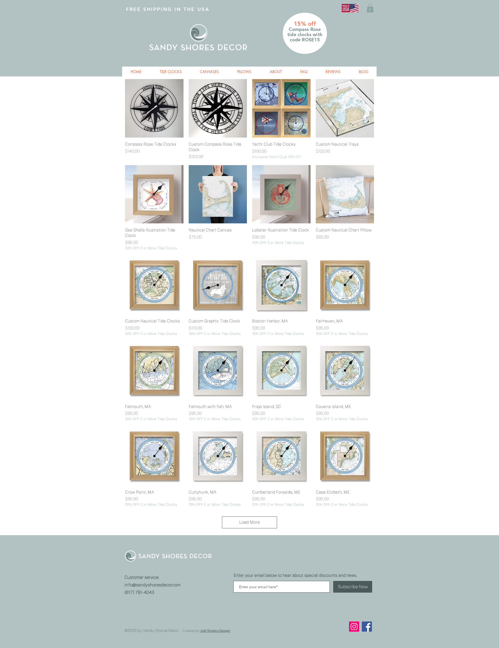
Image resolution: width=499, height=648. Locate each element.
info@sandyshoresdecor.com (152, 584)
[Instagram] (354, 626)
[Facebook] (367, 626)
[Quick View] (154, 108)
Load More (249, 522)
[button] (370, 8)
